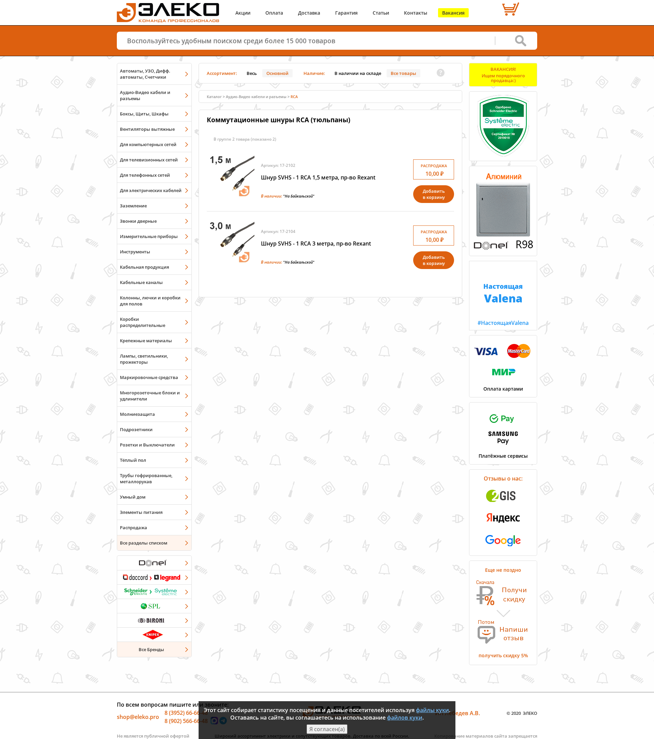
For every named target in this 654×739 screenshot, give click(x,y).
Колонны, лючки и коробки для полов (150, 301)
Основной (277, 73)
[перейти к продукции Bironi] (154, 620)
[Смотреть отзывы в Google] (503, 548)
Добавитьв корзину (434, 194)
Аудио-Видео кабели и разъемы (145, 95)
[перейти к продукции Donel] (154, 563)
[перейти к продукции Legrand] (154, 577)
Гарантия (346, 13)
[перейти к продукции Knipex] (154, 634)
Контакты (415, 13)
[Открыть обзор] (503, 248)
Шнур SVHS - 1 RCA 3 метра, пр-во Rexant (316, 243)
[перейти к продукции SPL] (154, 606)
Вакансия (453, 13)
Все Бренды (151, 649)
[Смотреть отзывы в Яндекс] (503, 526)
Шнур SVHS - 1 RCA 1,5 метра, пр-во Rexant (318, 177)
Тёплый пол (133, 460)
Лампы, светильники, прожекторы (144, 359)
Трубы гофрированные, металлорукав (146, 478)
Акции (242, 13)
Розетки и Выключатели (147, 445)
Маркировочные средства (149, 377)
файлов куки (404, 717)
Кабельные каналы (141, 282)
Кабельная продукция (144, 267)
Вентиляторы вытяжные (147, 129)
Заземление (133, 206)
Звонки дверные (138, 221)
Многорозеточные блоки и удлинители (150, 396)
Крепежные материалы (146, 340)
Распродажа (133, 527)
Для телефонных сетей (145, 175)
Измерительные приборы (149, 236)
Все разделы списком (143, 543)
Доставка (309, 13)
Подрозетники (136, 429)
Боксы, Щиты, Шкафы (144, 114)
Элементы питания (141, 512)
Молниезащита (137, 414)
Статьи (381, 13)
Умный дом (132, 497)
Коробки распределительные (142, 322)
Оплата (274, 13)
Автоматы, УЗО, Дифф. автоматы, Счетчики (145, 74)
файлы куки (432, 710)
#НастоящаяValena (503, 304)
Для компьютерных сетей (148, 144)
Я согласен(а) (327, 729)
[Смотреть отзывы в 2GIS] (503, 504)
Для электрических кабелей (151, 190)
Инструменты (135, 252)
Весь (252, 73)
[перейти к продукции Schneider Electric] (154, 591)
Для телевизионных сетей (149, 160)
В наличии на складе (357, 73)
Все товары (403, 73)
